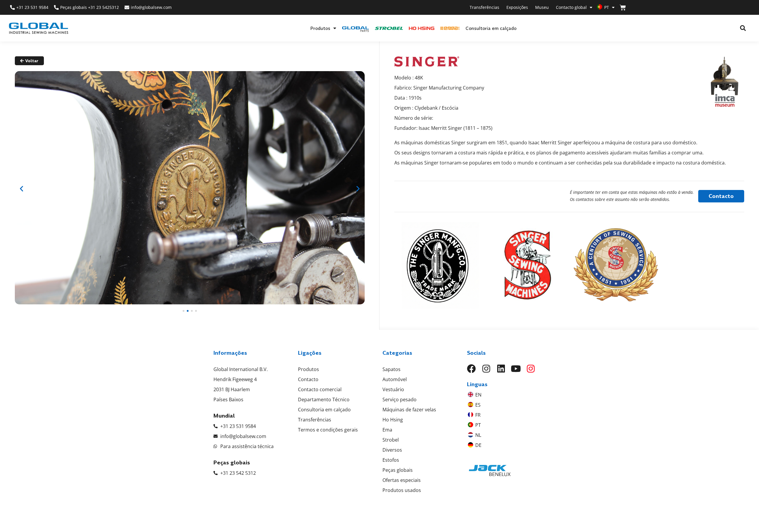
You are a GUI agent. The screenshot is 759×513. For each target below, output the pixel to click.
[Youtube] (515, 368)
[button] (743, 28)
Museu (542, 7)
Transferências (484, 7)
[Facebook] (471, 368)
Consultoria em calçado (490, 28)
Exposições (517, 7)
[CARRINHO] (623, 7)
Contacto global (571, 7)
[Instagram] (486, 368)
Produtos (320, 28)
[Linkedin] (501, 368)
